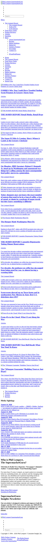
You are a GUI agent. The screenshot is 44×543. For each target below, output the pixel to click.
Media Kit (12, 45)
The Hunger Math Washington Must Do (18, 222)
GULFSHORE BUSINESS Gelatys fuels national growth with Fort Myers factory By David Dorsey (21, 437)
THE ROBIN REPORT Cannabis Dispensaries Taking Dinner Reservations (20, 243)
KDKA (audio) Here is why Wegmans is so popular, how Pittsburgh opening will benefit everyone (19, 413)
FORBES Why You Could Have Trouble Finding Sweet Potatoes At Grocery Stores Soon (21, 91)
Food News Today (11, 30)
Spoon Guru (9, 81)
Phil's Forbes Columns (8, 537)
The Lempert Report (11, 23)
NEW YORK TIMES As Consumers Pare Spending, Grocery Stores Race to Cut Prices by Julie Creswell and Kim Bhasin (21, 453)
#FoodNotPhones (14, 54)
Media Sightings (14, 43)
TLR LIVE (12, 27)
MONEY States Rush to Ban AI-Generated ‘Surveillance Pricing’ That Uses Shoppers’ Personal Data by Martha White (22, 419)
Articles (7, 34)
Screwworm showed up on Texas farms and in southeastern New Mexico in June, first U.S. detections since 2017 (20, 294)
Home (7, 57)
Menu (3, 20)
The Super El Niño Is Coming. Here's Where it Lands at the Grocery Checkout (20, 139)
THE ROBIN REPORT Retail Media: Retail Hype (22, 115)
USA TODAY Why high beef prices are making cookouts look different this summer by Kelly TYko (21, 432)
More (6, 38)
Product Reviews (10, 32)
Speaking (8, 36)
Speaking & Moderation (8, 492)
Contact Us (12, 50)
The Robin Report (23, 538)
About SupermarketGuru (17, 39)
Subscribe (4, 514)
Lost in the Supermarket (9, 541)
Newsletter (12, 49)
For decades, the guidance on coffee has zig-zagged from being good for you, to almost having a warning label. (22, 270)
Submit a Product (14, 47)
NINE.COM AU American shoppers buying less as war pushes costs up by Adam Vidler (21, 448)
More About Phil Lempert (9, 490)
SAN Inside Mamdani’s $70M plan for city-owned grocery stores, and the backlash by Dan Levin (20, 442)
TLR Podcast (13, 29)
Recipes (11, 41)
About (7, 68)
